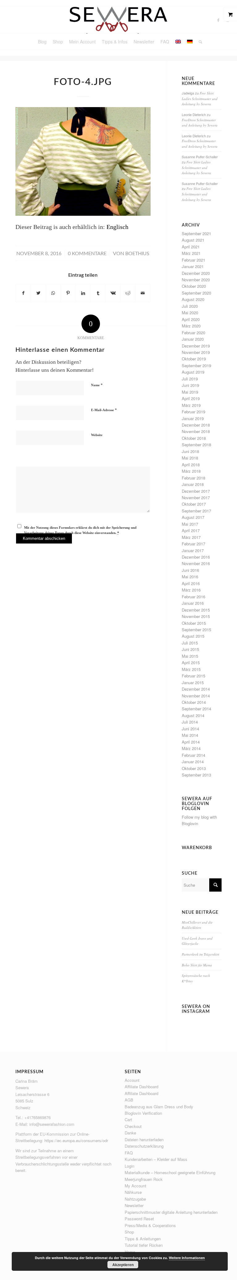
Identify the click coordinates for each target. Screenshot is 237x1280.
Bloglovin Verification (143, 1113)
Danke (130, 1133)
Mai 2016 (190, 577)
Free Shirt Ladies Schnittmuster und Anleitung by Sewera (200, 98)
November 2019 (196, 352)
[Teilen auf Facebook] (23, 293)
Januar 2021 (193, 266)
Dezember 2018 (196, 425)
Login (129, 1166)
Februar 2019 (193, 412)
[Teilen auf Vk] (113, 293)
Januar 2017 (193, 550)
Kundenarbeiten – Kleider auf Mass (156, 1159)
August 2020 (193, 299)
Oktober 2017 (194, 504)
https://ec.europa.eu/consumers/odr (76, 1140)
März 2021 (191, 253)
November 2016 (196, 563)
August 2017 (193, 517)
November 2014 (196, 696)
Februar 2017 (193, 544)
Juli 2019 (190, 379)
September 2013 (196, 775)
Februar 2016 (193, 597)
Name (97, 385)
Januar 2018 (193, 484)
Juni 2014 (190, 729)
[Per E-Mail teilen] (142, 293)
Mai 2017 (190, 524)
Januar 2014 (193, 761)
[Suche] (199, 41)
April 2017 (191, 530)
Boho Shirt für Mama (197, 965)
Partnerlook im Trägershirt (200, 954)
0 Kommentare (87, 253)
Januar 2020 (193, 339)
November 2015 (196, 616)
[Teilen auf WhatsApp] (53, 293)
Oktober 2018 (194, 438)
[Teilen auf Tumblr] (98, 293)
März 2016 (191, 590)
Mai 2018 (190, 458)
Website (96, 435)
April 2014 (191, 742)
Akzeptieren (123, 1264)
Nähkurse (133, 1192)
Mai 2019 (190, 392)
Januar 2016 (193, 603)
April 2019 (191, 398)
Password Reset (139, 1219)
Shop (129, 1232)
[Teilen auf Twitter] (38, 293)
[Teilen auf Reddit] (128, 293)
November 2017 (196, 497)
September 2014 (196, 709)
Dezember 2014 (196, 689)
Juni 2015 (190, 649)
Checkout (133, 1126)
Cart (128, 1119)
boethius (137, 253)
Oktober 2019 (194, 359)
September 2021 (196, 233)
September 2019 (196, 365)
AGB (129, 1100)
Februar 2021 (193, 260)
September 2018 (196, 444)
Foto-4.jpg (83, 82)
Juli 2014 (190, 722)
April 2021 (191, 247)
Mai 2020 (190, 312)
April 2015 (191, 662)
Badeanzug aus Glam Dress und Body (159, 1106)
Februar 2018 (193, 478)
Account (132, 1080)
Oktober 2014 (194, 702)
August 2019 (193, 372)
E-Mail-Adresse (104, 409)
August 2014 (193, 715)
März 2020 (191, 326)
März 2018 (191, 471)
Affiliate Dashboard (141, 1086)
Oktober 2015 (194, 623)
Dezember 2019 (196, 346)
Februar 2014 (193, 755)
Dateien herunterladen (144, 1139)
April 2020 (191, 319)
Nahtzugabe (135, 1199)
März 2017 (191, 537)
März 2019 (191, 405)
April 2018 (191, 464)
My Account (135, 1186)
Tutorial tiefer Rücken (144, 1245)
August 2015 (193, 636)
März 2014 (191, 748)
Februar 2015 (193, 676)
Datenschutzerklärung (144, 1146)
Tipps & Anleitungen (143, 1239)
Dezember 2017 (196, 491)
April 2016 (191, 583)
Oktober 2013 (194, 768)
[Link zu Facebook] (218, 20)
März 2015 (191, 669)
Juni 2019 (190, 385)
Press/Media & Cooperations (150, 1225)
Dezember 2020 (196, 273)
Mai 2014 (190, 735)
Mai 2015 (190, 656)
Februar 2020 (193, 332)
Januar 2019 (193, 418)
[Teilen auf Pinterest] (68, 293)
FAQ (129, 1153)
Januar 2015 (193, 682)
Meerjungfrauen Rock (144, 1179)
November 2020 (196, 280)
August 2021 (193, 240)
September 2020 (196, 293)
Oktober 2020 (194, 286)
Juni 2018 (190, 451)
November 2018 (196, 431)
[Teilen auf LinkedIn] (83, 293)
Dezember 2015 (196, 610)
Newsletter (134, 1205)
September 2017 (196, 511)
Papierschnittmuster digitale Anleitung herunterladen (171, 1212)
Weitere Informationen (187, 1257)
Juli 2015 (190, 643)
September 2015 (196, 629)
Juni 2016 (190, 570)
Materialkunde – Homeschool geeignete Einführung (170, 1172)
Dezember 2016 (196, 557)
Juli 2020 (190, 306)
